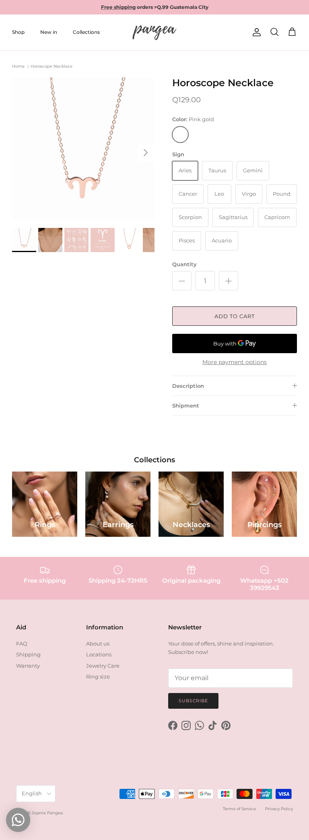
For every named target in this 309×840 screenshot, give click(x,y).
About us (97, 643)
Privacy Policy (279, 808)
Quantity (184, 264)
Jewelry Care (102, 665)
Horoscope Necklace (51, 66)
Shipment (185, 405)
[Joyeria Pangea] (154, 32)
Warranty (28, 665)
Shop (18, 32)
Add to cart (234, 316)
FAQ (21, 643)
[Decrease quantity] (182, 280)
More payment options (234, 362)
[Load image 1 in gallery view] (83, 148)
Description (188, 386)
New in (48, 32)
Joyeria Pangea (47, 812)
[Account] (255, 32)
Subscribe (193, 700)
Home (18, 66)
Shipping (28, 654)
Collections (86, 32)
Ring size (98, 676)
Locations (98, 654)
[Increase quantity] (228, 280)
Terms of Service (239, 808)
